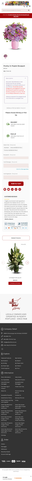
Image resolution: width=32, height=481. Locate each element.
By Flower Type (5, 365)
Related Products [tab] (16, 238)
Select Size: (9, 145)
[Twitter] (16, 189)
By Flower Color (19, 363)
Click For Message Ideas (22, 169)
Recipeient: (9, 154)
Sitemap (3, 435)
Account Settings (6, 454)
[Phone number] (25, 6)
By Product (18, 365)
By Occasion (4, 360)
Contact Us (18, 395)
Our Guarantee (5, 379)
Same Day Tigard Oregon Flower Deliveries (19, 424)
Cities (16, 400)
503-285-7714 (7, 336)
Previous (3, 262)
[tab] (16, 124)
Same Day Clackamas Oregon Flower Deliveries (7, 412)
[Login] (27, 6)
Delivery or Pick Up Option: (16, 108)
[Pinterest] (19, 189)
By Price (17, 368)
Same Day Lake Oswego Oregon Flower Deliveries (20, 418)
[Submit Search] (28, 10)
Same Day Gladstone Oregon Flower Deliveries (20, 412)
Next (27, 262)
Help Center (18, 377)
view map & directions (10, 345)
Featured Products (6, 358)
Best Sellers (18, 358)
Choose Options (16, 283)
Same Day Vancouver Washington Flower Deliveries (6, 430)
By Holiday (4, 363)
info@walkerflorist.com (10, 342)
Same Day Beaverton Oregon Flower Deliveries (6, 406)
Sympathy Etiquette (6, 395)
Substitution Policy (6, 398)
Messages (4, 446)
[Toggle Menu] (3, 3)
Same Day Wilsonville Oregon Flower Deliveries (21, 430)
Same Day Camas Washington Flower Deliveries (20, 406)
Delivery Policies (19, 398)
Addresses (4, 449)
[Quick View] (25, 244)
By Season (18, 360)
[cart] (29, 6)
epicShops (16, 471)
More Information (6, 377)
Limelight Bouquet (15, 277)
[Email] (8, 189)
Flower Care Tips (19, 386)
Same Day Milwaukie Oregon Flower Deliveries (6, 424)
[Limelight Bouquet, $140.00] (15, 258)
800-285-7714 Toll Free (10, 339)
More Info (24, 244)
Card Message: (10, 162)
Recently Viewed (5, 451)
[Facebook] (4, 189)
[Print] (12, 189)
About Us (3, 391)
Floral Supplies (5, 368)
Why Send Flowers (20, 379)
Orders (3, 444)
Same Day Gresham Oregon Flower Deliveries (6, 418)
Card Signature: (10, 173)
